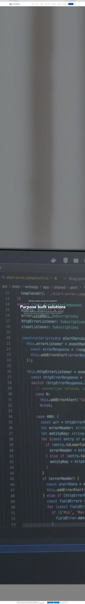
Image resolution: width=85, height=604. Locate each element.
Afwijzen (56, 602)
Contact (71, 3)
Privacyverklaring (64, 602)
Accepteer (50, 602)
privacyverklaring (41, 602)
